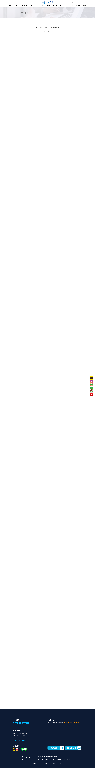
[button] (41, 756)
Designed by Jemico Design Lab (56, 763)
